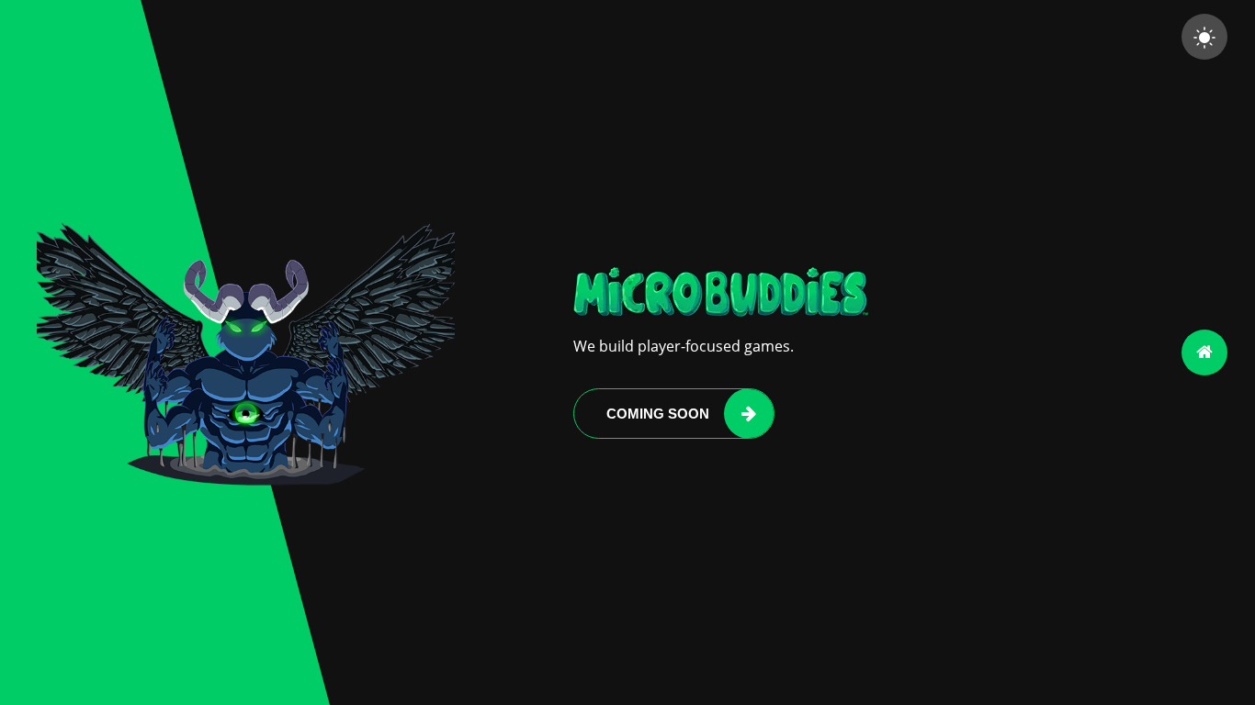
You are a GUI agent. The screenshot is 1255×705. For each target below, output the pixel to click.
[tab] (1204, 352)
